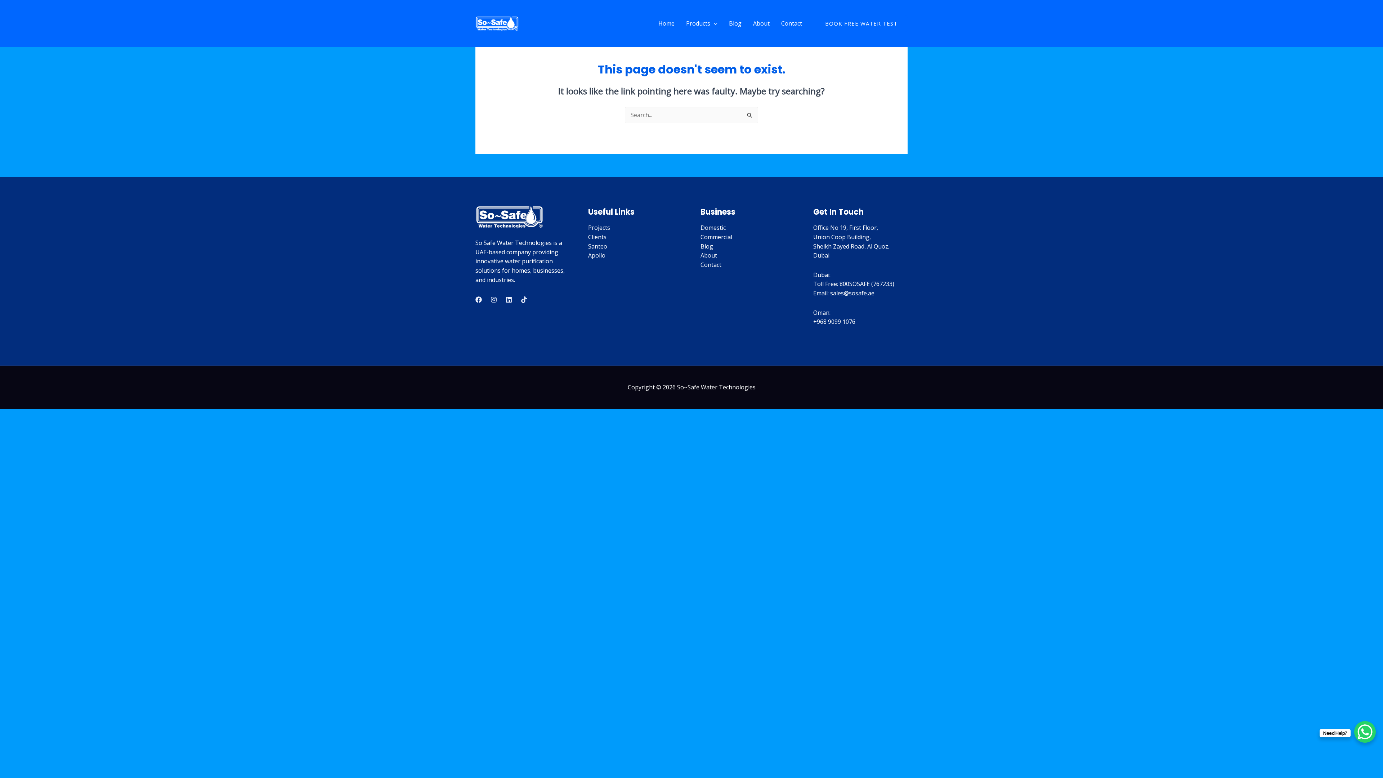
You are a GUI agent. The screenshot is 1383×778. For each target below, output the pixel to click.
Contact (791, 23)
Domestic (713, 228)
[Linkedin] (509, 299)
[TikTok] (524, 299)
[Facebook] (478, 299)
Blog (735, 23)
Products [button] (698, 23)
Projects (599, 228)
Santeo (597, 246)
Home (666, 23)
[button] (713, 23)
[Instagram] (494, 299)
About (761, 23)
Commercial (716, 237)
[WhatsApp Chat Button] (1365, 732)
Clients (597, 237)
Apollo (596, 255)
